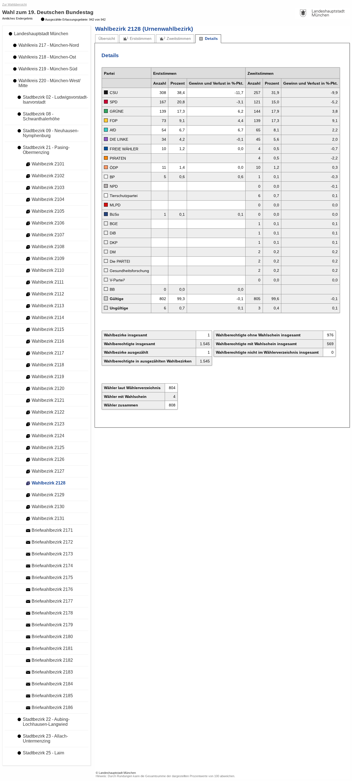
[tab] (106, 39)
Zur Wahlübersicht (14, 4)
